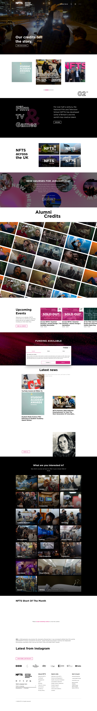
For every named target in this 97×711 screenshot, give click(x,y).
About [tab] (64, 351)
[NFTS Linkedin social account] (30, 681)
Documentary (26, 533)
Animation (26, 483)
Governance (41, 686)
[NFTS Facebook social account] (20, 681)
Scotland (49, 161)
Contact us (40, 688)
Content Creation (70, 500)
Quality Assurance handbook (57, 679)
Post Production (48, 550)
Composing (48, 500)
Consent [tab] (33, 351)
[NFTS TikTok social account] (26, 681)
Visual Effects (59, 567)
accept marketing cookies (42, 621)
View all (25, 451)
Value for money (42, 685)
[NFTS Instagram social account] (16, 681)
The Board (40, 678)
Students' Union (55, 686)
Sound (26, 584)
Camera (26, 500)
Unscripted (26, 567)
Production (70, 550)
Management (41, 679)
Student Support (55, 685)
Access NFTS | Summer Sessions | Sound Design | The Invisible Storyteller (51, 318)
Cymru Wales (70, 161)
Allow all (62, 362)
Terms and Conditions (56, 688)
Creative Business (37, 517)
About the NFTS (42, 676)
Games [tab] (26, 124)
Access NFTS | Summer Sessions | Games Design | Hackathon (72, 318)
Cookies (53, 690)
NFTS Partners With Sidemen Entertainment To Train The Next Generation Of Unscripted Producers (64, 407)
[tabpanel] (67, 114)
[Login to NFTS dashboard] (75, 4)
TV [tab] (20, 116)
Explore (57, 122)
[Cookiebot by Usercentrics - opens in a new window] (63, 348)
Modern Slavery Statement (57, 683)
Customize (48, 362)
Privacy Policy (41, 690)
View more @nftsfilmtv (24, 658)
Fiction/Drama (70, 533)
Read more (17, 78)
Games (26, 550)
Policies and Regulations (56, 678)
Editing (48, 533)
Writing (59, 584)
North (70, 149)
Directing (70, 517)
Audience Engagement (70, 483)
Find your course (22, 45)
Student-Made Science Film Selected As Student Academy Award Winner (33, 413)
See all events (21, 326)
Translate (26, 688)
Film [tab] (22, 108)
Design (48, 483)
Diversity (40, 683)
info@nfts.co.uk (75, 680)
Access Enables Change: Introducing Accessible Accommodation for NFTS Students (48, 75)
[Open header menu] (79, 4)
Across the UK (64, 4)
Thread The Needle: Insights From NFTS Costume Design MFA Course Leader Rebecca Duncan (64, 453)
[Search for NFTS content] (71, 4)
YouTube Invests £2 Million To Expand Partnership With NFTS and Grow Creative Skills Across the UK (33, 385)
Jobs (39, 681)
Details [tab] (48, 351)
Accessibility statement (56, 681)
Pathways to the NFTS (56, 676)
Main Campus (49, 149)
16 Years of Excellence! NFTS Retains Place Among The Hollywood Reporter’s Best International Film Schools (75, 75)
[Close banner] (69, 347)
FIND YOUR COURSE (48, 199)
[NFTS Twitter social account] (23, 681)
